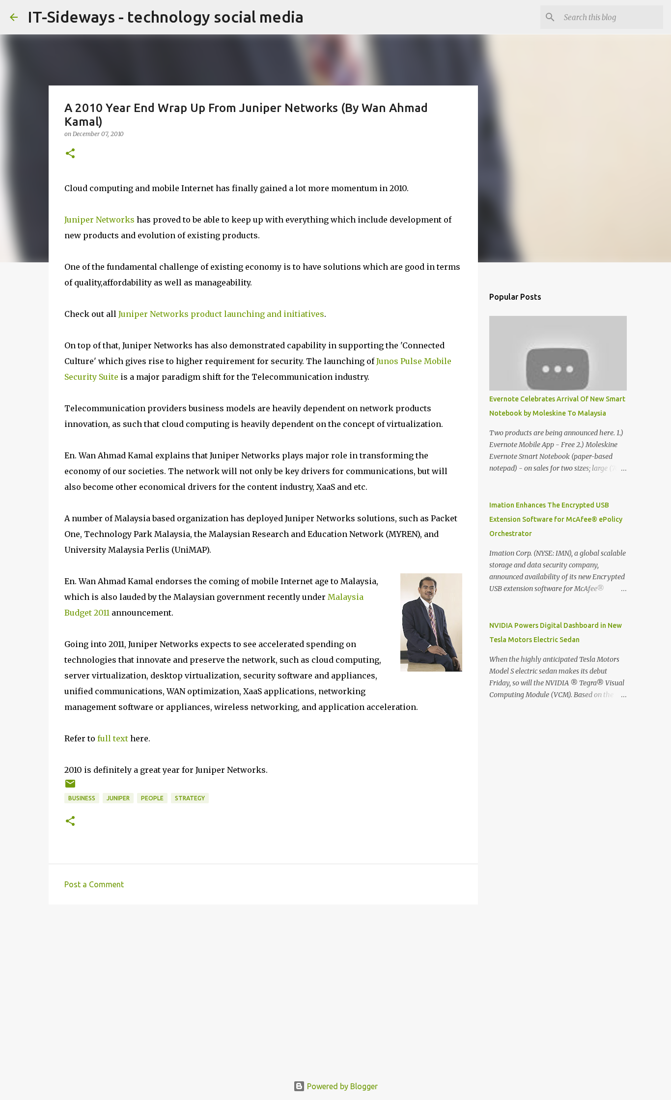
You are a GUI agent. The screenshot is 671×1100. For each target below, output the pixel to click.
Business (81, 798)
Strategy (190, 798)
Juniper (118, 798)
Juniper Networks (99, 220)
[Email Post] (70, 787)
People (152, 798)
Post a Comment (94, 884)
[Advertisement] (263, 988)
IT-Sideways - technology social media (166, 17)
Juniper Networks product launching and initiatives (221, 314)
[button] (70, 154)
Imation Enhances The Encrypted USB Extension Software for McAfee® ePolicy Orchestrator (555, 519)
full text (112, 738)
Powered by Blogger (341, 1086)
